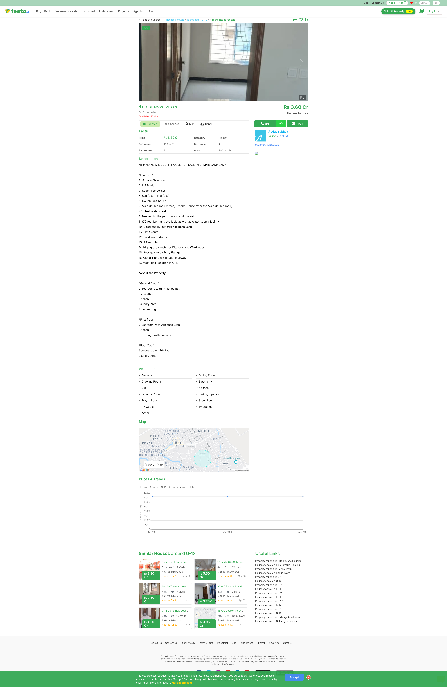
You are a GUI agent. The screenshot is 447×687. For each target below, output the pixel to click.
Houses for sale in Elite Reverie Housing (277, 564)
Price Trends (246, 642)
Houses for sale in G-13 (268, 580)
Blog (366, 2)
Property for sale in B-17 (269, 600)
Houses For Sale (175, 19)
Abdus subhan (278, 131)
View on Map (154, 464)
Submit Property (397, 11)
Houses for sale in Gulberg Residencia (276, 621)
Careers (287, 642)
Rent (47, 11)
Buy (38, 11)
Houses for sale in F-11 (268, 596)
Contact (171, 642)
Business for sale (65, 11)
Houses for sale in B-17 (268, 605)
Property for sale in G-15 (269, 609)
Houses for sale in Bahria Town (272, 572)
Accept (294, 677)
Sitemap (261, 642)
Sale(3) (272, 135)
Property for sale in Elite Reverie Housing (278, 560)
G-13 (204, 19)
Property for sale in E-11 (269, 584)
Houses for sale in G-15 (268, 613)
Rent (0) (283, 135)
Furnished (88, 11)
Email (299, 123)
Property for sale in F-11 (269, 592)
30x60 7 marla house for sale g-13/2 (183, 586)
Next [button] (301, 62)
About (156, 642)
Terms (206, 642)
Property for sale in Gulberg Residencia (277, 617)
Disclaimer (222, 642)
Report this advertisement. (267, 145)
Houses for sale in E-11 (268, 588)
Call (266, 123)
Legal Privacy (188, 642)
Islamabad (193, 19)
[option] (223, 62)
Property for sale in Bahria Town (273, 568)
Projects (123, 11)
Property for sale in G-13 (269, 576)
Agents (138, 11)
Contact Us (378, 2)
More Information (182, 682)
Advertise (274, 642)
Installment (106, 11)
